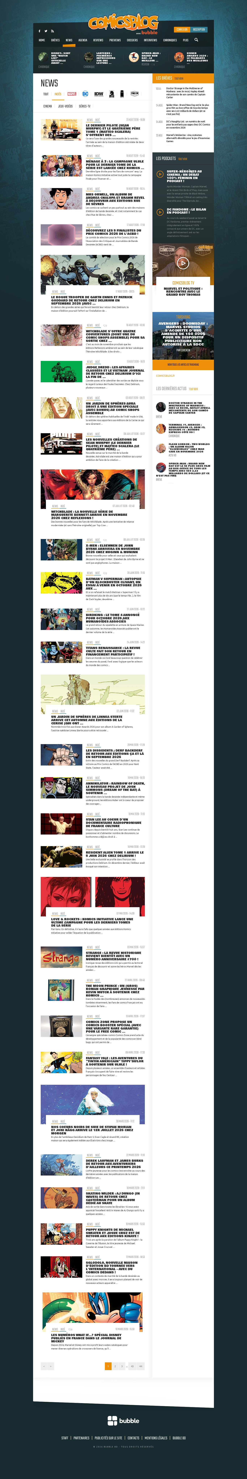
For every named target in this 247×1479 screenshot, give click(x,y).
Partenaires (81, 1438)
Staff (64, 1438)
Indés (58, 94)
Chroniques (170, 40)
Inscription (199, 29)
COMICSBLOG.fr (165, 375)
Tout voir (178, 78)
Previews (115, 40)
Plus (185, 40)
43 (132, 1366)
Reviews (98, 40)
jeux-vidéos (65, 106)
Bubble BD (179, 1438)
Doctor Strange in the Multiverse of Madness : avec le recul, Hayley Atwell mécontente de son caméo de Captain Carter (180, 92)
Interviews (150, 40)
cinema (47, 106)
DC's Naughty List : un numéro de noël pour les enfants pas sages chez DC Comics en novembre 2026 (183, 124)
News (69, 40)
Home (42, 40)
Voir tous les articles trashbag (183, 364)
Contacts (133, 1438)
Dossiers (132, 40)
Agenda (82, 40)
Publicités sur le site (108, 1438)
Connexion (182, 29)
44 (140, 1366)
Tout (45, 94)
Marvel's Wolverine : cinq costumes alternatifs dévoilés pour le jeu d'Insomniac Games (183, 137)
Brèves (55, 40)
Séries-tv (84, 106)
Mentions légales (156, 1438)
